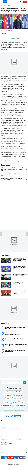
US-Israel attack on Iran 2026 (14, 391)
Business (3, 427)
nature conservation (20, 405)
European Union (17, 398)
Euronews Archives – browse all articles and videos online (6, 443)
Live (25, 1)
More (2, 452)
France (6, 402)
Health (2, 433)
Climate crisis (8, 409)
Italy (22, 402)
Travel (16, 433)
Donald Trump (19, 395)
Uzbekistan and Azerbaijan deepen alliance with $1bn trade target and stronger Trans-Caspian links (12, 169)
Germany (14, 402)
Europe (2, 424)
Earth (2, 430)
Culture (3, 436)
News (5, 5)
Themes (3, 420)
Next (16, 430)
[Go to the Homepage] (5, 1)
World (8, 5)
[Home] (1, 5)
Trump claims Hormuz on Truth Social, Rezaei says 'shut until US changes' (11, 179)
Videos (16, 436)
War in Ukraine (8, 395)
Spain (8, 398)
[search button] (24, 382)
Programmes (4, 439)
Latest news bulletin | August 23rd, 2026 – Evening (11, 174)
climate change (7, 405)
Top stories (5, 255)
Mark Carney (19, 409)
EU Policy (17, 427)
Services (3, 449)
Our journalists (18, 439)
